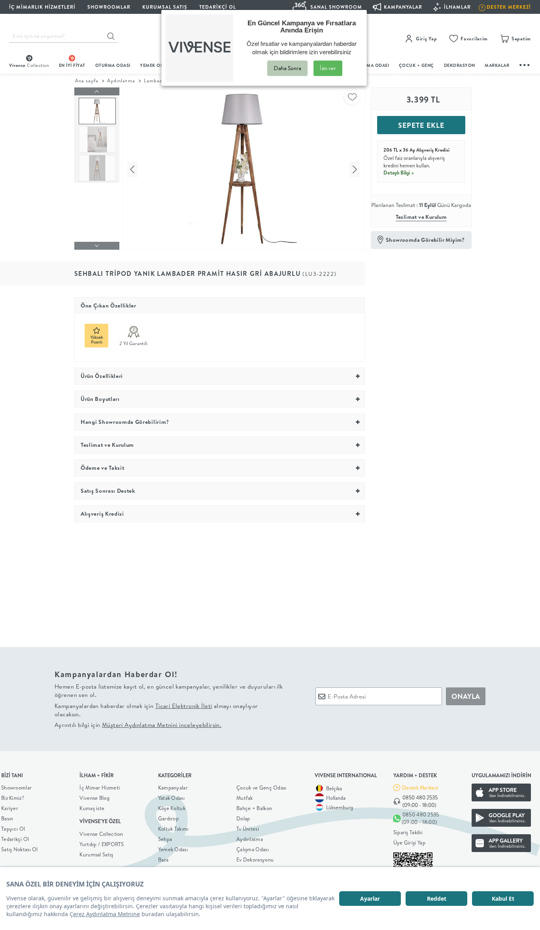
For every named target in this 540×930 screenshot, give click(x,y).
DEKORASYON (459, 65)
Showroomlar (16, 787)
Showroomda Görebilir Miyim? (425, 240)
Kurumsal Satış (96, 854)
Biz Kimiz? (12, 797)
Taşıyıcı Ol (13, 828)
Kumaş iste (91, 808)
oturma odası (112, 65)
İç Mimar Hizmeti (99, 787)
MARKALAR (497, 65)
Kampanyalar (173, 787)
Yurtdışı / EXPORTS (101, 844)
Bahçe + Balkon (254, 808)
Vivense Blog (94, 797)
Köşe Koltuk (171, 808)
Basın (7, 818)
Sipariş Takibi (408, 832)
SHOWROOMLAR (108, 7)
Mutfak (244, 797)
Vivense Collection (101, 833)
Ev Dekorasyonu (255, 859)
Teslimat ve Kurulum (421, 217)
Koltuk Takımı (173, 828)
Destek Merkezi (420, 787)
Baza (163, 859)
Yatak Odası (171, 797)
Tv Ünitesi (247, 828)
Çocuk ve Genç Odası (261, 787)
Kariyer (9, 808)
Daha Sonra (287, 68)
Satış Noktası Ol (19, 849)
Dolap (243, 818)
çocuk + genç (416, 65)
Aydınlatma (121, 80)
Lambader (156, 80)
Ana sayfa (86, 80)
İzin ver (328, 68)
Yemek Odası (173, 849)
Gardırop (168, 818)
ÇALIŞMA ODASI (371, 65)
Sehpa (165, 839)
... (525, 64)
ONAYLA (465, 696)
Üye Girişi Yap (409, 842)
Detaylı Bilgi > (398, 172)
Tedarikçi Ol (217, 7)
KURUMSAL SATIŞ (164, 7)
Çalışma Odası (252, 849)
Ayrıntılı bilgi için (138, 725)
